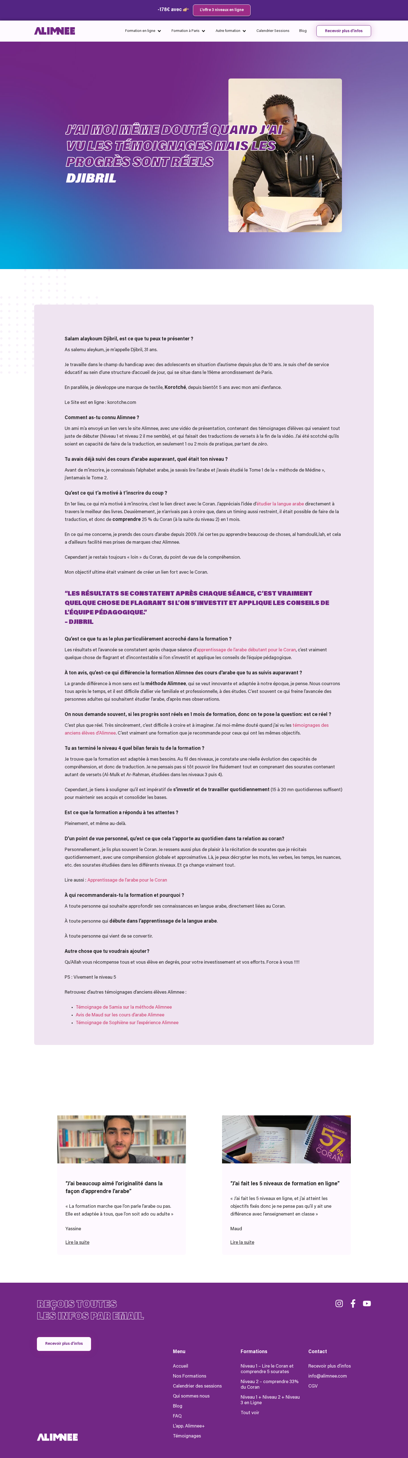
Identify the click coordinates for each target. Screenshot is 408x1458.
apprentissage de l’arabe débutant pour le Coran (246, 650)
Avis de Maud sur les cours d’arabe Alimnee (120, 1015)
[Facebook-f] (353, 1303)
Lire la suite (77, 1242)
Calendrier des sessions (197, 1386)
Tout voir (250, 1413)
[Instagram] (339, 1303)
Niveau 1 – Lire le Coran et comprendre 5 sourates (267, 1369)
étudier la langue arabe (280, 504)
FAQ (177, 1416)
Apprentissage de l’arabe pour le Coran (127, 880)
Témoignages (187, 1436)
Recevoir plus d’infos (329, 1366)
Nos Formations (189, 1376)
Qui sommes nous (191, 1396)
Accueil (180, 1366)
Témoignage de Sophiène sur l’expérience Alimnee (127, 1023)
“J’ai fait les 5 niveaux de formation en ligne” (285, 1184)
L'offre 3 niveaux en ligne (222, 10)
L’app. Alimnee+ (189, 1426)
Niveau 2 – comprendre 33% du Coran (270, 1384)
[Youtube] (367, 1303)
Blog (177, 1406)
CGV (313, 1386)
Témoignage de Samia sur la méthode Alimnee (124, 1007)
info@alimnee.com (327, 1376)
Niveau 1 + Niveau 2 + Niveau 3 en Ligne (270, 1400)
